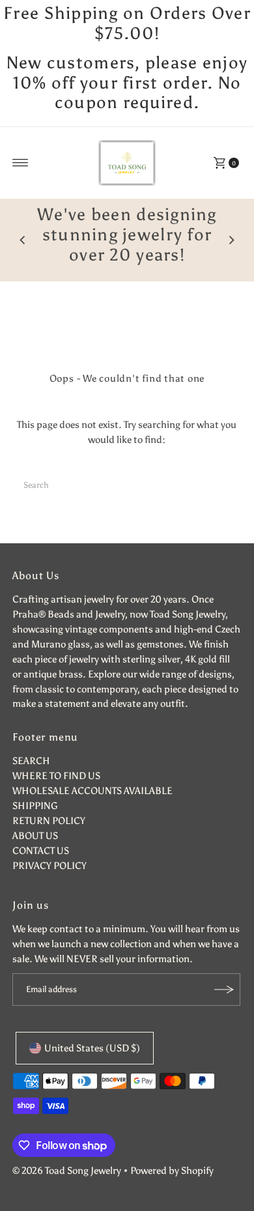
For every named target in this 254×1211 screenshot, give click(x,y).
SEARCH (31, 760)
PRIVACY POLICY (49, 865)
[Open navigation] (20, 163)
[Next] (231, 240)
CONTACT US (40, 850)
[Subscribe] (224, 989)
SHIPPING (35, 805)
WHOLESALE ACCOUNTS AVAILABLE (92, 790)
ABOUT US (35, 835)
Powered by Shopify (172, 1170)
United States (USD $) (92, 1048)
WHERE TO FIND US (56, 775)
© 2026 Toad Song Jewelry (66, 1170)
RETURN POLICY (48, 820)
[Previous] (23, 240)
